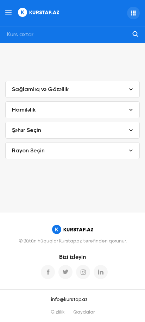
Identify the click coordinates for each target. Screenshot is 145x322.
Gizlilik (58, 312)
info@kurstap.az (69, 299)
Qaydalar (84, 312)
